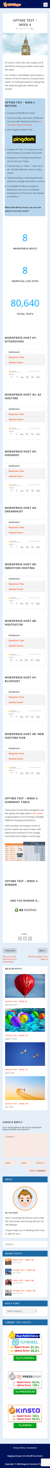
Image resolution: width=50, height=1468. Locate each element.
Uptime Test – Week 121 (16, 1035)
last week (37, 813)
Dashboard (14, 352)
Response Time (16, 357)
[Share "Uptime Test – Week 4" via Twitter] (25, 938)
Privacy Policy (19, 1448)
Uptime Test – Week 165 (16, 1103)
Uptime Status (16, 362)
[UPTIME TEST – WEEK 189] (8, 1292)
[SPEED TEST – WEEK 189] (8, 1282)
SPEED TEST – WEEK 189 (23, 1280)
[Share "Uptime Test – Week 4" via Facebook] (19, 938)
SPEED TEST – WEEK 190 (23, 1260)
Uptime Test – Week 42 (16, 1001)
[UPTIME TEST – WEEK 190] (8, 1272)
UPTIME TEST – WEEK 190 (24, 1270)
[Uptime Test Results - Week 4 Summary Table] (25, 851)
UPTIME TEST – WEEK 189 (24, 1291)
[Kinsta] (25, 1420)
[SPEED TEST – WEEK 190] (8, 1261)
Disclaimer (32, 1448)
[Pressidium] (25, 1386)
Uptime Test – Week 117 (16, 1069)
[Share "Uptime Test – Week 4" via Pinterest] (30, 938)
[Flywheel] (25, 1346)
